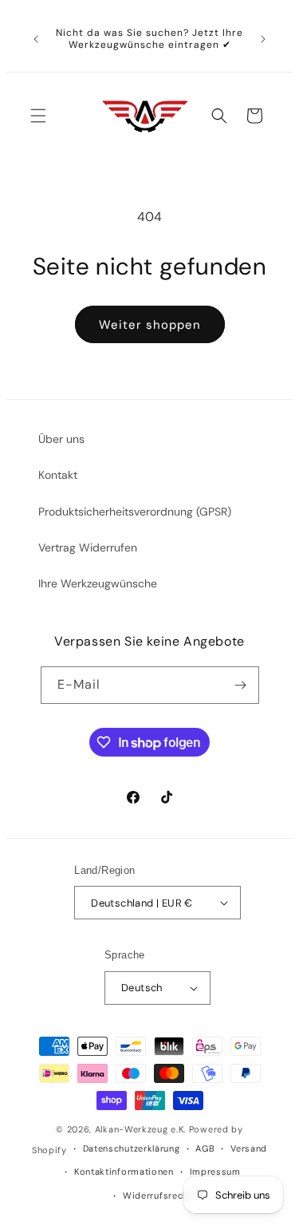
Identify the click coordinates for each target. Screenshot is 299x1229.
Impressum (215, 1171)
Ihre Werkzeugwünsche (97, 583)
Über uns (61, 439)
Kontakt (57, 475)
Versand (248, 1148)
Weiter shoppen (150, 325)
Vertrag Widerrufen (87, 547)
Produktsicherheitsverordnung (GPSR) (134, 511)
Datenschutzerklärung (131, 1148)
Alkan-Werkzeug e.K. (142, 1129)
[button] (38, 115)
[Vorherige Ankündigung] (35, 39)
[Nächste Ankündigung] (263, 39)
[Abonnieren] (240, 685)
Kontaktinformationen (124, 1171)
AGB (204, 1148)
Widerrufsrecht (157, 1195)
